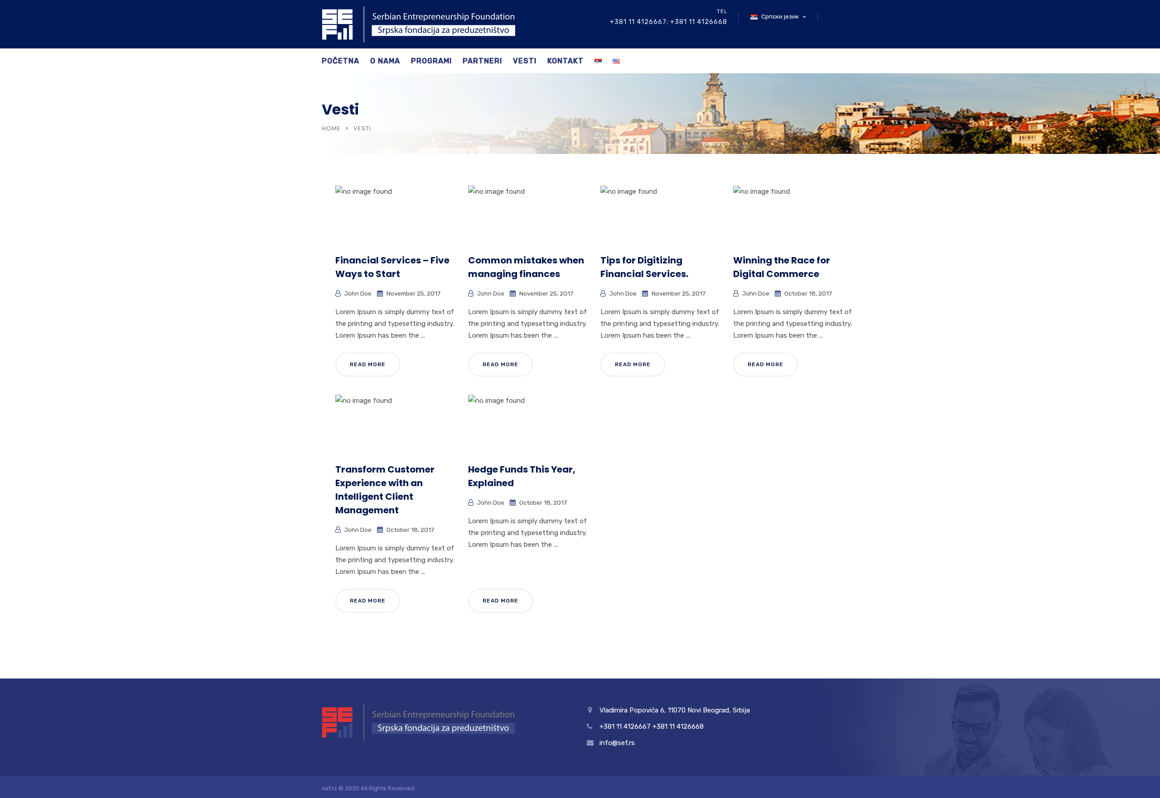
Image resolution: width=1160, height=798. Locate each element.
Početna (340, 61)
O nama (385, 61)
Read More (368, 364)
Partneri (482, 61)
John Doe (358, 293)
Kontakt (565, 61)
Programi (431, 61)
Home (331, 128)
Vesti (524, 61)
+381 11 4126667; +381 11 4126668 (668, 22)
